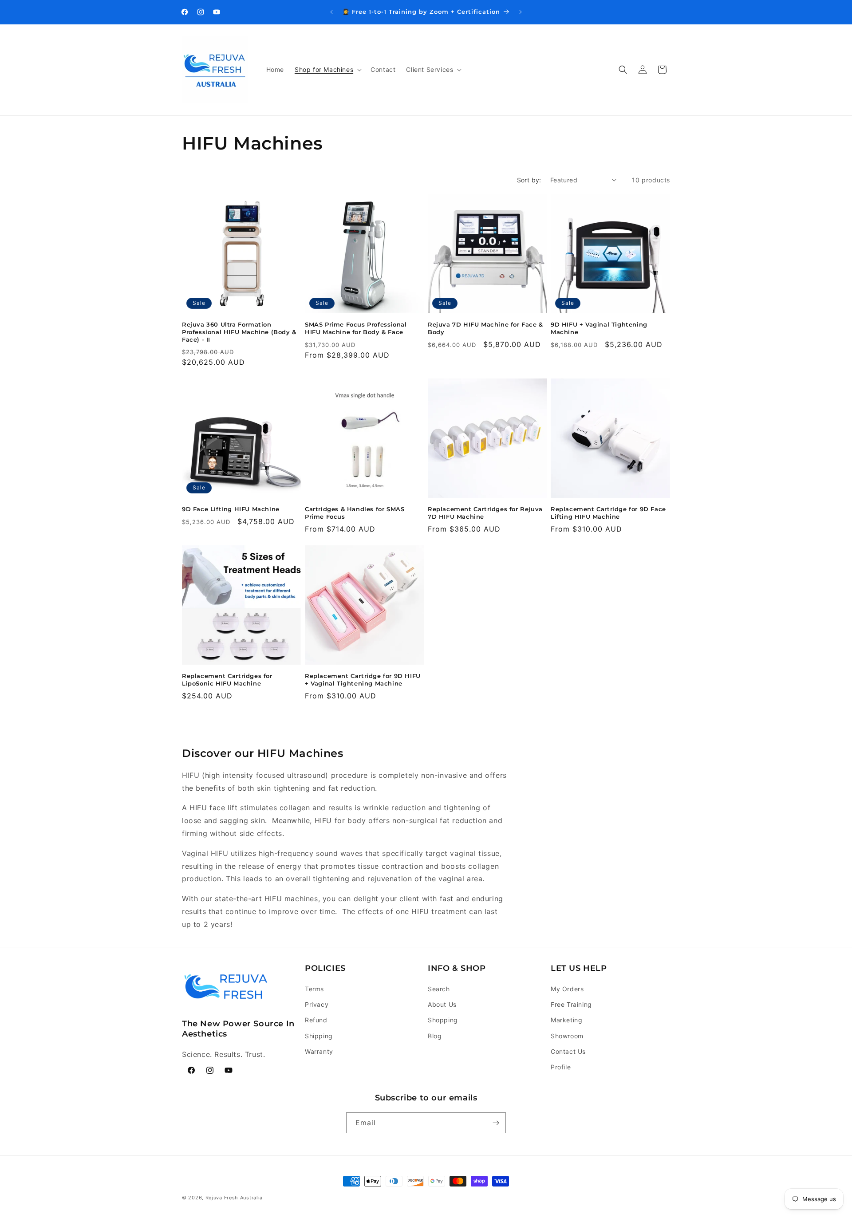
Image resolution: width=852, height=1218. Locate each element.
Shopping (443, 1020)
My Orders (567, 989)
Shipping (319, 1036)
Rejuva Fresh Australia (234, 1197)
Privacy (316, 1004)
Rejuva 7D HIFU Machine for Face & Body (485, 328)
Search (439, 989)
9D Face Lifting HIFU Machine (231, 508)
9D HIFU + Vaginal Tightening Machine (599, 328)
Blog (435, 1036)
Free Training (571, 1004)
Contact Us (568, 1051)
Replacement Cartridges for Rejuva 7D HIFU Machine (485, 512)
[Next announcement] (520, 12)
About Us (442, 1004)
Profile (561, 1067)
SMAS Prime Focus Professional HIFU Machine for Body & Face (355, 328)
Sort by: (529, 180)
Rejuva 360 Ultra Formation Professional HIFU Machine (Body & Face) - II (239, 332)
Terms (314, 989)
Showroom (567, 1036)
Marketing (566, 1020)
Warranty (319, 1051)
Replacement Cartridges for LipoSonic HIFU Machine (227, 679)
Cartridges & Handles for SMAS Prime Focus (354, 512)
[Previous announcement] (331, 12)
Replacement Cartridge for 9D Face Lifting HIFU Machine (608, 512)
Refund (316, 1020)
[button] (327, 69)
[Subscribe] (495, 1122)
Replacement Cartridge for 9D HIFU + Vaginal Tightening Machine (363, 679)
